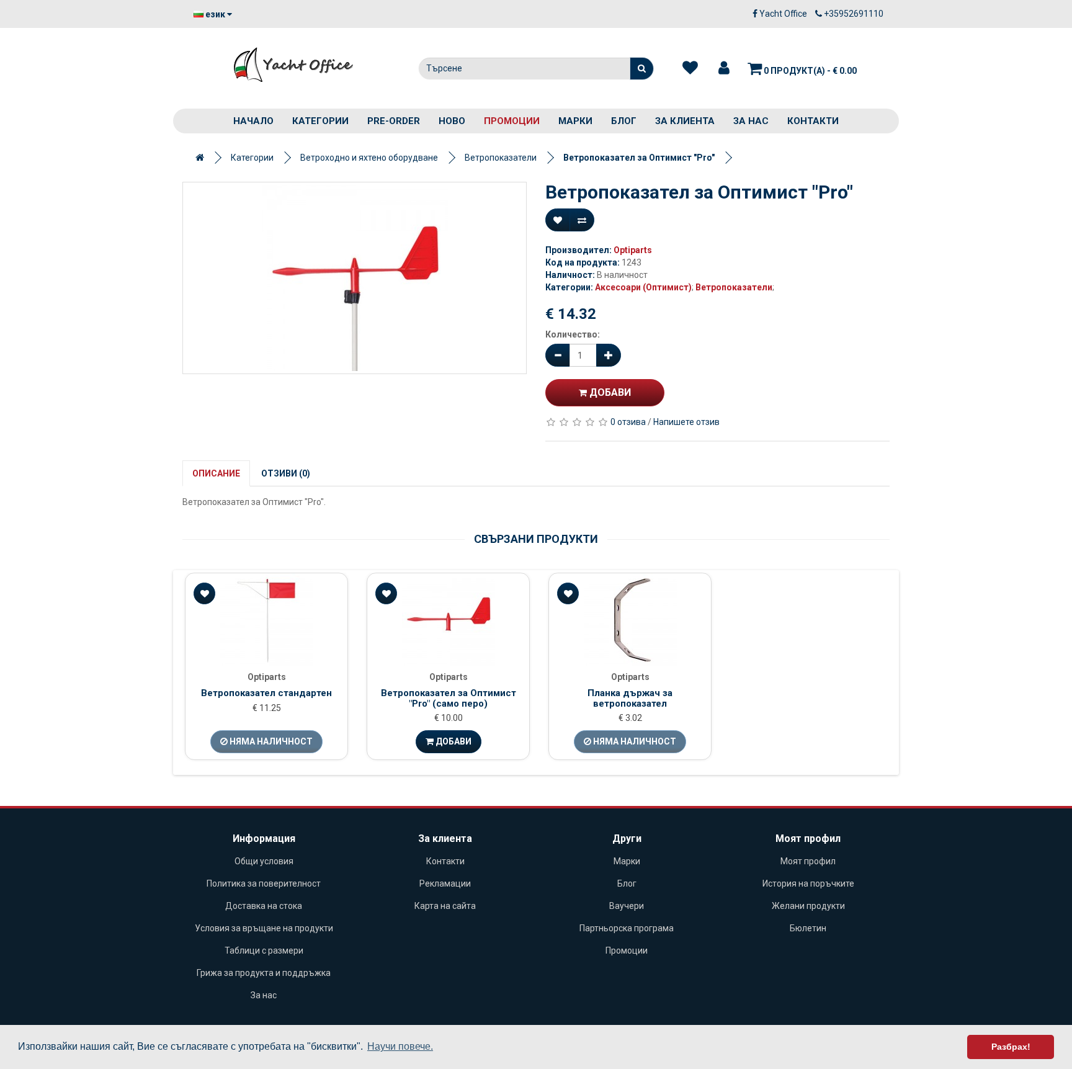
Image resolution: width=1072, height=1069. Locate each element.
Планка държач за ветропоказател (629, 698)
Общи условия (263, 861)
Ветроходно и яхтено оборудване (369, 158)
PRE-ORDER (393, 121)
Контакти (813, 121)
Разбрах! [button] (1010, 1047)
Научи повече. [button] (400, 1046)
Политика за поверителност (264, 883)
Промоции (512, 121)
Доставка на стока (263, 906)
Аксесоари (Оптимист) (643, 287)
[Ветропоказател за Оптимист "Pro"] (354, 278)
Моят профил (808, 861)
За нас (751, 121)
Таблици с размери (264, 950)
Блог (623, 121)
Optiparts (633, 250)
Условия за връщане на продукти (264, 928)
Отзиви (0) (285, 473)
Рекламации (445, 883)
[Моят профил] (724, 68)
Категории (320, 121)
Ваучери (626, 906)
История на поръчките (808, 883)
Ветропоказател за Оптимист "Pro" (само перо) (448, 698)
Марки (575, 121)
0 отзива (628, 422)
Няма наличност (270, 741)
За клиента (685, 121)
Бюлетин (808, 928)
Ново (452, 121)
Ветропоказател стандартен (266, 693)
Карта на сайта (445, 906)
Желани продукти (808, 906)
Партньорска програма (626, 928)
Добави (609, 392)
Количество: (572, 334)
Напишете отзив (686, 422)
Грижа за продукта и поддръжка (264, 973)
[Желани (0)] (690, 68)
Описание (216, 473)
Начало (253, 121)
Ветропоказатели (501, 158)
